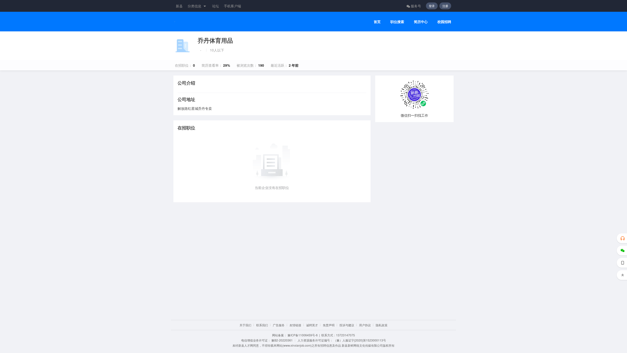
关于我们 (245, 325)
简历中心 (421, 22)
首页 (377, 22)
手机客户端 (232, 5)
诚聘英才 (312, 325)
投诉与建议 (346, 325)
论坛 (215, 5)
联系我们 (262, 325)
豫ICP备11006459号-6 (303, 335)
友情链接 (295, 325)
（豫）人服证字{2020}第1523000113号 (360, 340)
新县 (179, 5)
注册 (445, 6)
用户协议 (365, 325)
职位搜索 (397, 22)
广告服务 (279, 325)
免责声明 (329, 325)
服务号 (416, 5)
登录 (432, 6)
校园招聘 (444, 22)
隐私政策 (381, 325)
